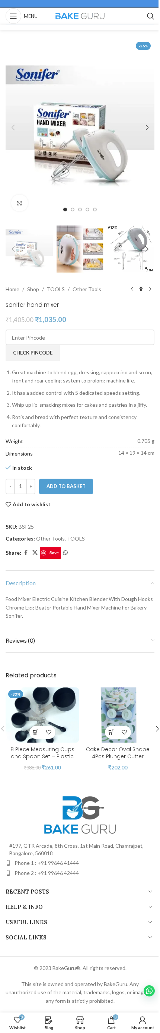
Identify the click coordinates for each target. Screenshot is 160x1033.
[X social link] (35, 553)
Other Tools (87, 289)
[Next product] (149, 289)
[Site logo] (80, 15)
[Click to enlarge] (19, 203)
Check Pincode (32, 353)
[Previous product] (132, 289)
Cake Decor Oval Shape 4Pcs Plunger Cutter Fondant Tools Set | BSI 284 (118, 757)
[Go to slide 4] (87, 209)
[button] (13, 127)
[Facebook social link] (25, 553)
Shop (33, 289)
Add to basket (66, 486)
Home (12, 289)
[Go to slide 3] (80, 209)
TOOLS (56, 289)
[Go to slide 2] (72, 209)
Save (54, 552)
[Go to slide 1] (65, 209)
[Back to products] (141, 289)
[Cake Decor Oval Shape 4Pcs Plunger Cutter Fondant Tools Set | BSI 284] (117, 715)
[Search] (150, 16)
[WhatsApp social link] (65, 553)
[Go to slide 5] (95, 209)
